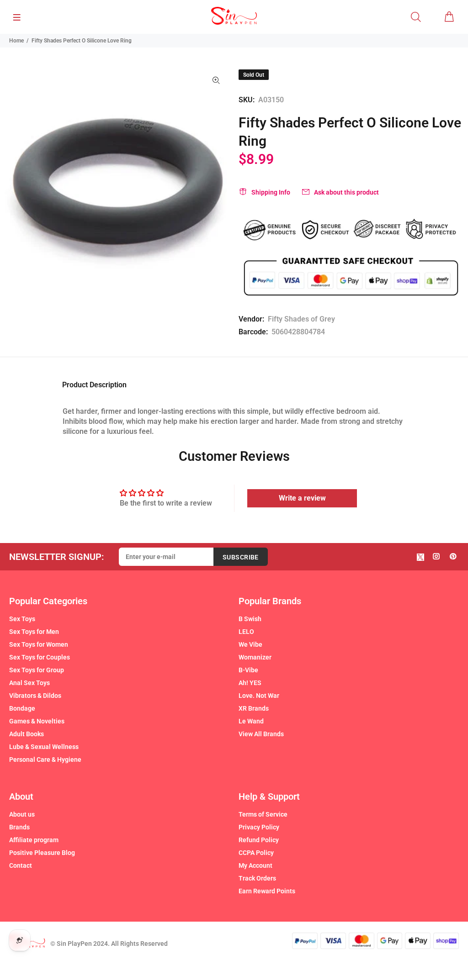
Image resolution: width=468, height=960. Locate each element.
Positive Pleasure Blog (42, 852)
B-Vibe (248, 670)
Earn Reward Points (267, 891)
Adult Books (26, 734)
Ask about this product (346, 192)
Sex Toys (22, 618)
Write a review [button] (302, 498)
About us (22, 814)
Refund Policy (259, 840)
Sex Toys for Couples (39, 657)
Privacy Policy (259, 827)
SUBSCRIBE (241, 557)
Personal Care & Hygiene (45, 759)
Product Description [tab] (94, 384)
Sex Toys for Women (38, 644)
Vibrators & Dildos (35, 695)
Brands (19, 827)
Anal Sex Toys (29, 682)
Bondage (22, 708)
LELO (246, 631)
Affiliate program (33, 840)
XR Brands (254, 708)
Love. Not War (259, 695)
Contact (20, 865)
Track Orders (257, 878)
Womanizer (255, 657)
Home (16, 40)
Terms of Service (263, 814)
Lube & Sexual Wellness (44, 746)
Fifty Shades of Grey (301, 319)
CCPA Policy (256, 852)
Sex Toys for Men (34, 631)
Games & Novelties (36, 721)
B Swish (250, 618)
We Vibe (250, 644)
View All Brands (261, 734)
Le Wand (251, 721)
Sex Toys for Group (36, 670)
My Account (255, 865)
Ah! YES (250, 682)
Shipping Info (270, 192)
